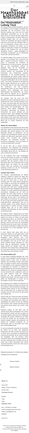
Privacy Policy (5, 390)
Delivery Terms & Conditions (9, 387)
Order (3, 401)
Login (26, 2)
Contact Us (4, 418)
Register (4, 396)
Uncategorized (13, 354)
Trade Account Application (17, 2)
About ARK (5, 385)
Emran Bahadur (24, 352)
